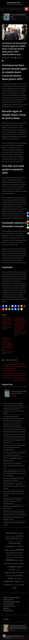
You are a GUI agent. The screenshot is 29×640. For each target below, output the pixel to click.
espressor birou (9, 557)
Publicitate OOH (11, 575)
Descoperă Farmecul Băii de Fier (18, 15)
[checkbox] (4, 635)
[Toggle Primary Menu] (26, 9)
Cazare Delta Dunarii (9, 606)
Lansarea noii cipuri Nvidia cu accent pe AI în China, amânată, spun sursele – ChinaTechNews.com (18, 392)
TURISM (13, 19)
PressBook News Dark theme (17, 638)
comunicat (19, 57)
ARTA (8, 538)
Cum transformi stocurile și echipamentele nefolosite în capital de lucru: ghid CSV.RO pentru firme (14, 418)
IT (4, 360)
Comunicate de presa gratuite (11, 601)
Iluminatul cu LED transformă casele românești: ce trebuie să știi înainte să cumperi (13, 493)
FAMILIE (9, 560)
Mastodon (6, 619)
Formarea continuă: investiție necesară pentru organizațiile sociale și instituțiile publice (14, 447)
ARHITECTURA (20, 536)
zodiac (22, 585)
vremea (7, 584)
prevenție (18, 570)
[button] (3, 306)
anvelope (20, 533)
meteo (19, 566)
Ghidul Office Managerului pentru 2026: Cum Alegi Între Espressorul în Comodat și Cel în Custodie (14, 473)
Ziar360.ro (6, 608)
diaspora (12, 550)
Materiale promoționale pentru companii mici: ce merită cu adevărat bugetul (13, 411)
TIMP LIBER (17, 578)
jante (8, 567)
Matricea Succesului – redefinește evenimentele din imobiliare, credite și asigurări (14, 486)
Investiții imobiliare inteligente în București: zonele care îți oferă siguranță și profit (12, 501)
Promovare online (8, 599)
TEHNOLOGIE (13, 360)
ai (16, 532)
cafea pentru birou (12, 541)
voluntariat (22, 581)
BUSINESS (14, 538)
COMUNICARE (14, 543)
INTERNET (13, 395)
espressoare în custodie (17, 555)
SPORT (10, 578)
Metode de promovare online (11, 597)
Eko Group (20, 553)
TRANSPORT (8, 581)
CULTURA (19, 546)
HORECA (21, 560)
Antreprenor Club (13, 3)
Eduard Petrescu (11, 553)
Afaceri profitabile (8, 604)
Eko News (9, 555)
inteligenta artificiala (18, 563)
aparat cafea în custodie (10, 536)
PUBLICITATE (20, 572)
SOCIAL (19, 575)
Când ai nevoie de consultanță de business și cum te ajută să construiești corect (14, 466)
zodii (14, 588)
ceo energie (18, 541)
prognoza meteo (10, 572)
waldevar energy (15, 584)
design (6, 550)
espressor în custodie (17, 557)
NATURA (12, 570)
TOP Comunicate (8, 610)
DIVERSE (20, 549)
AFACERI (9, 533)
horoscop (8, 563)
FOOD (16, 560)
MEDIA (7, 360)
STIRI (11, 630)
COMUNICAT (10, 546)
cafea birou (20, 538)
